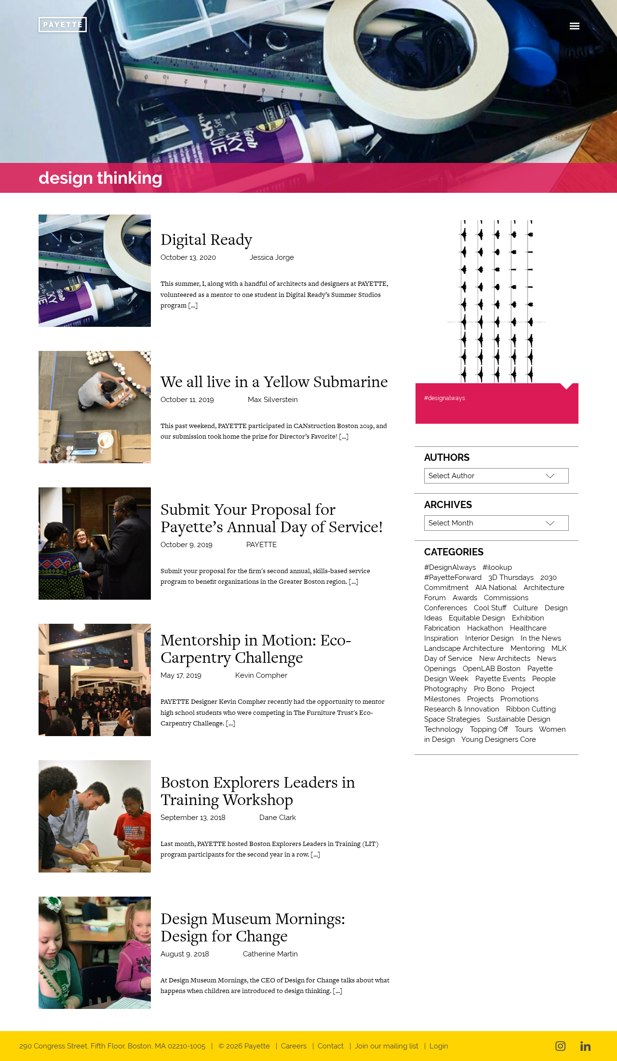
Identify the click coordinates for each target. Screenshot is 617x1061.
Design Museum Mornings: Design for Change (253, 927)
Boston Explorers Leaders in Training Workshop (258, 790)
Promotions (519, 699)
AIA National (496, 587)
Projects (480, 699)
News (546, 658)
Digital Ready (206, 239)
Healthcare (528, 628)
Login (438, 1046)
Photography (445, 689)
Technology (443, 729)
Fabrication (442, 628)
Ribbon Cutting (531, 709)
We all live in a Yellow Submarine (274, 381)
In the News (541, 638)
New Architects (504, 658)
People (544, 678)
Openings (440, 668)
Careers (294, 1046)
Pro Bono (489, 689)
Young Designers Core (498, 739)
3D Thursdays (511, 577)
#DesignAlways (450, 567)
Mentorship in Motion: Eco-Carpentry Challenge (256, 648)
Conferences (445, 608)
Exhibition (528, 618)
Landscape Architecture (464, 648)
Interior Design (489, 638)
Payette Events (500, 678)
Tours (524, 729)
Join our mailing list (386, 1046)
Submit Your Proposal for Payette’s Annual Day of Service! (272, 517)
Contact (331, 1046)
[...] (193, 305)
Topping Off (489, 729)
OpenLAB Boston (492, 668)
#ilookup (497, 567)
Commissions (506, 597)
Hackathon (485, 628)
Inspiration (441, 638)
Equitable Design (477, 618)
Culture (525, 608)
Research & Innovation (461, 709)
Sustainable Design (518, 719)
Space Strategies (452, 719)
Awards (465, 597)
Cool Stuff (490, 608)
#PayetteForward (453, 577)
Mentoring (527, 648)
